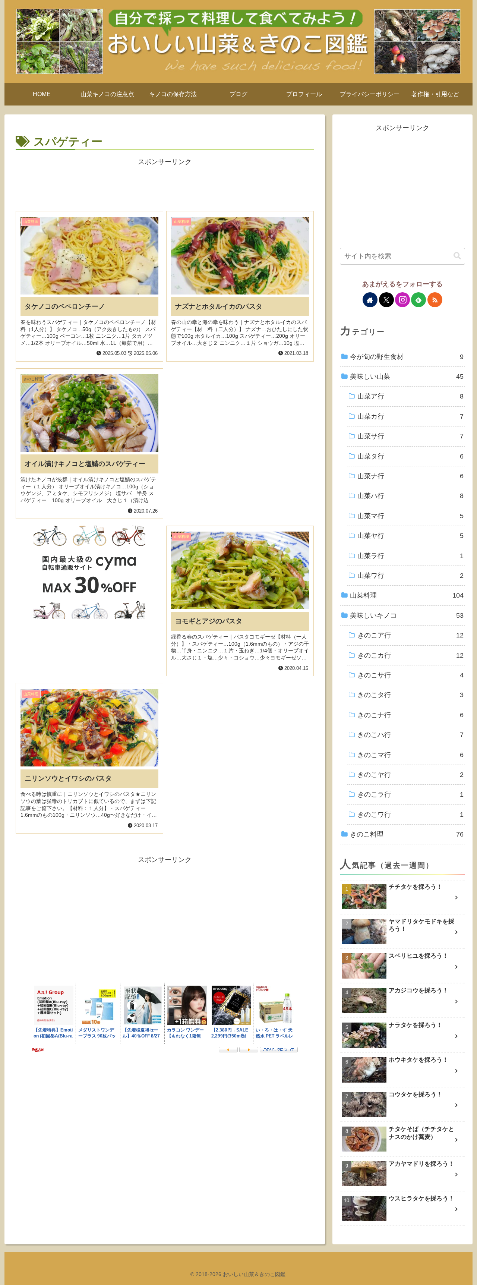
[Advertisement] (165, 185)
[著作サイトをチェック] (370, 299)
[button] (457, 256)
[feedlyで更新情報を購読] (418, 299)
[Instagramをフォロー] (402, 299)
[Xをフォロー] (386, 299)
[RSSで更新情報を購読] (434, 299)
